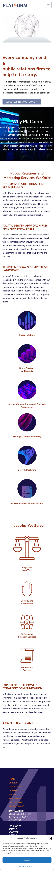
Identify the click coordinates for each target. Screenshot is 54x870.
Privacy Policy (17, 806)
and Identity (27, 371)
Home (12, 779)
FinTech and (27, 634)
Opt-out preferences (25, 866)
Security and (27, 600)
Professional (27, 667)
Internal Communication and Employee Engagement (27, 405)
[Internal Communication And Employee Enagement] (27, 389)
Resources (15, 798)
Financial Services (27, 636)
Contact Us (15, 802)
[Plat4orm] (15, 5)
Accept (27, 860)
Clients (13, 790)
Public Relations (27, 335)
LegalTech (27, 570)
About (12, 794)
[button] (50, 838)
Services (27, 670)
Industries (15, 786)
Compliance (27, 603)
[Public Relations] (27, 320)
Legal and (27, 567)
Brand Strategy (27, 368)
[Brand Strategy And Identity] (27, 353)
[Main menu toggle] (49, 5)
